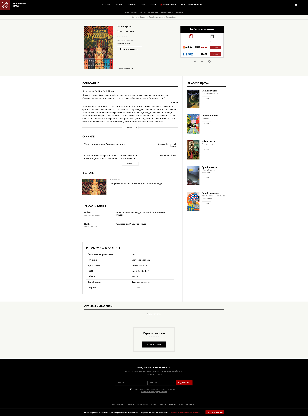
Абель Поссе (208, 141)
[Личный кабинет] (296, 5)
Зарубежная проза (125, 68)
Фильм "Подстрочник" (191, 5)
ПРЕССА (153, 404)
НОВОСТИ (162, 404)
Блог (143, 5)
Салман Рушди (124, 26)
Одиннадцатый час (210, 93)
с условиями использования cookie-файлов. (185, 412)
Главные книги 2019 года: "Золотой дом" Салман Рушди (140, 213)
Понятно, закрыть (215, 412)
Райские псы (207, 144)
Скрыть (129, 127)
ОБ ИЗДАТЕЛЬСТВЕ (118, 404)
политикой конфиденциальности (154, 392)
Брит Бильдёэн (209, 167)
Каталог (106, 5)
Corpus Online (169, 5)
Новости (119, 5)
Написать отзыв (154, 344)
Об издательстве (167, 12)
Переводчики (153, 12)
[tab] (191, 38)
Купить (215, 47)
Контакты (179, 12)
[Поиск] (303, 5)
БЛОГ (181, 404)
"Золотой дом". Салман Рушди (131, 224)
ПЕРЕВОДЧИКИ (142, 404)
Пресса (153, 5)
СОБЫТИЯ (172, 404)
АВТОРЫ (131, 404)
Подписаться (184, 383)
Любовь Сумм (124, 43)
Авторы (143, 12)
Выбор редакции (131, 12)
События (132, 5)
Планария (206, 118)
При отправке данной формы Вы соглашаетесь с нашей (154, 390)
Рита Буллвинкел (210, 193)
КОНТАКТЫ (190, 404)
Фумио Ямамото (210, 115)
